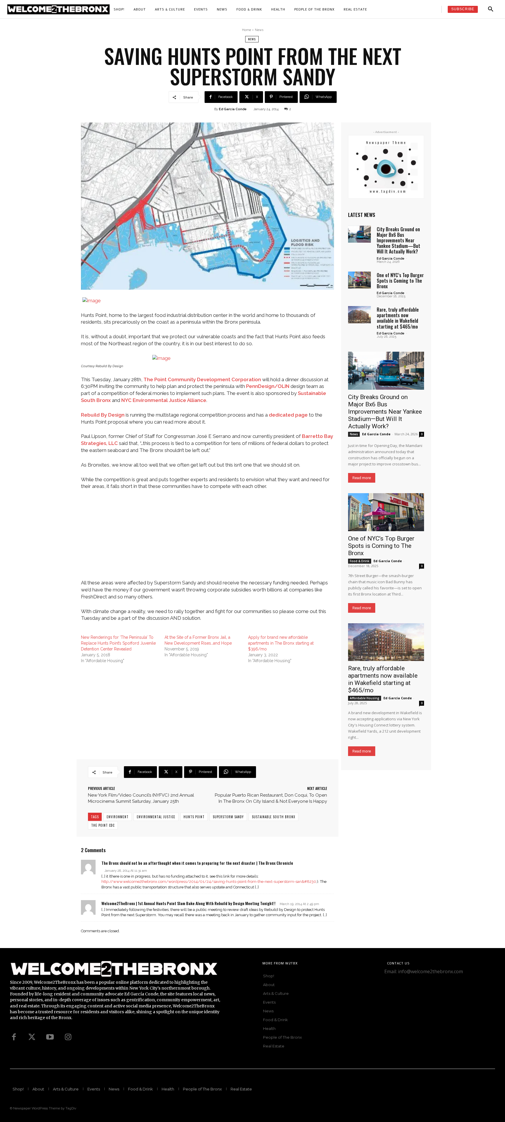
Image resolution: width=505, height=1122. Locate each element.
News (259, 30)
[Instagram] (68, 1037)
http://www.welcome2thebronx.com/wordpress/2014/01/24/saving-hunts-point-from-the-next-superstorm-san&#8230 (208, 881)
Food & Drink (359, 561)
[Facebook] (14, 1037)
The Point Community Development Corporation (202, 379)
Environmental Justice (156, 816)
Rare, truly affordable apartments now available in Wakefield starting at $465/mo (398, 318)
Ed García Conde (233, 109)
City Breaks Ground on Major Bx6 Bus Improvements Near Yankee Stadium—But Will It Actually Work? (398, 240)
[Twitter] (32, 1037)
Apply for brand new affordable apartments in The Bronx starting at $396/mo (281, 643)
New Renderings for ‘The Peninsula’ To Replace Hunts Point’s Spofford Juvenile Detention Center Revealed (118, 643)
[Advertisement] (207, 538)
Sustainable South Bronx (273, 816)
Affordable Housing (364, 698)
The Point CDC (103, 825)
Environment (118, 816)
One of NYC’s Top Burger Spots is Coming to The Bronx (400, 281)
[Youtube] (50, 1037)
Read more (361, 478)
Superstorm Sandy (228, 816)
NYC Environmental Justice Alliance (163, 400)
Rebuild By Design (102, 415)
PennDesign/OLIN (267, 386)
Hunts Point (194, 816)
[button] (491, 9)
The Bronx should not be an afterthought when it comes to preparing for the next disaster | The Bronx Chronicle (197, 863)
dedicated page (288, 415)
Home (246, 30)
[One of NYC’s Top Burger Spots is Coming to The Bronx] (359, 280)
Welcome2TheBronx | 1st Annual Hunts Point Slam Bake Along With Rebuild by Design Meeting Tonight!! (188, 903)
